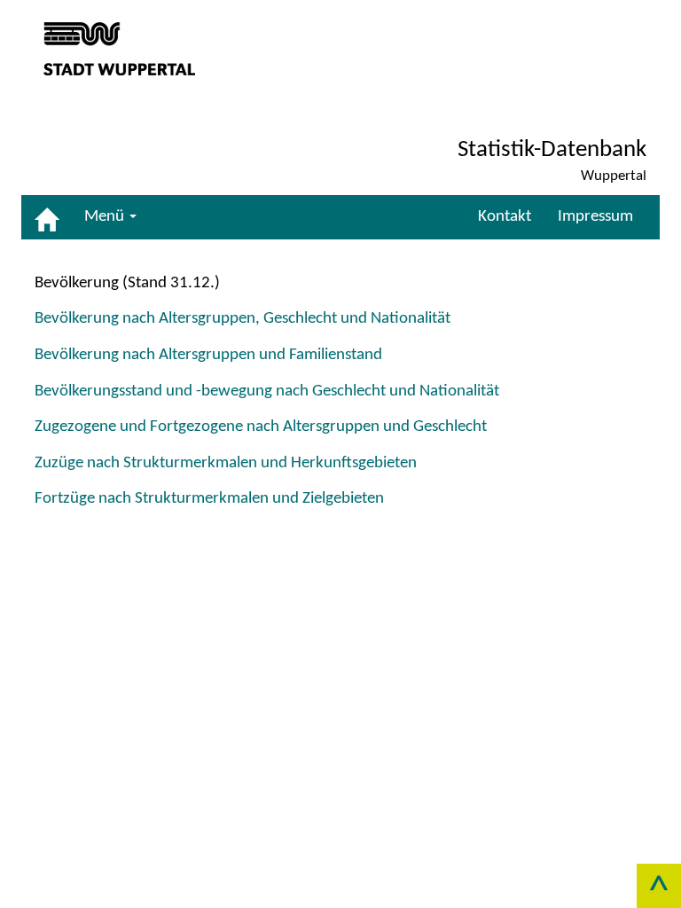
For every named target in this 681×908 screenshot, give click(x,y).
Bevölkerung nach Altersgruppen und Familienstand (208, 355)
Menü (106, 216)
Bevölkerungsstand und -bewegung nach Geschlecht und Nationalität (267, 391)
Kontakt (504, 216)
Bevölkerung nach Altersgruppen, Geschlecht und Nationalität (242, 318)
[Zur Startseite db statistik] (46, 217)
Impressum (595, 216)
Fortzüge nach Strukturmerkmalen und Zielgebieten (209, 498)
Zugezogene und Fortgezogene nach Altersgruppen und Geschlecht (261, 427)
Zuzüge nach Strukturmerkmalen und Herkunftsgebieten (226, 463)
